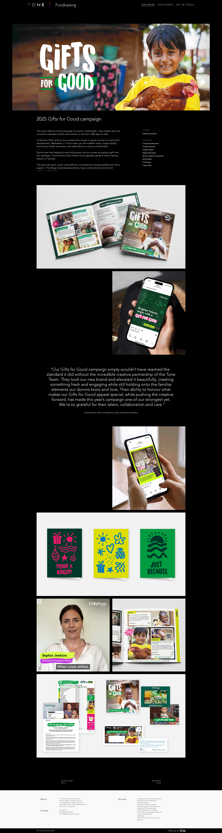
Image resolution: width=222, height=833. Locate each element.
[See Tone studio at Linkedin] (183, 831)
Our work (148, 5)
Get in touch (185, 5)
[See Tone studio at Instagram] (180, 831)
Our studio (165, 5)
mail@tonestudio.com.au (70, 814)
